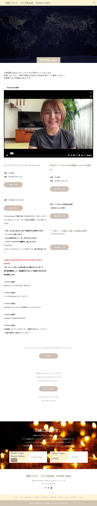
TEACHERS (53, 497)
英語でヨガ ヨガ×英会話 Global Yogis (27, 2)
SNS (66, 497)
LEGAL (81, 497)
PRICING (44, 497)
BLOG (61, 497)
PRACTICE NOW (48, 389)
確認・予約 (13, 185)
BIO (22, 497)
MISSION (28, 497)
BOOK (48, 356)
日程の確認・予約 (59, 189)
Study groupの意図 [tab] (13, 87)
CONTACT (73, 497)
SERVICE (36, 497)
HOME (16, 497)
